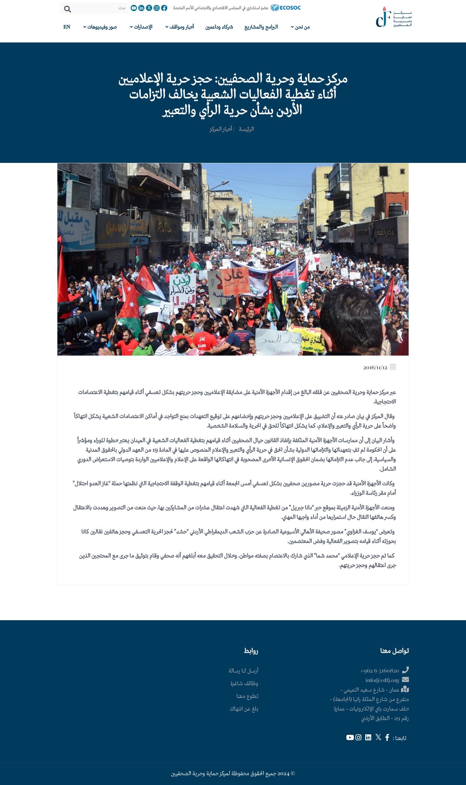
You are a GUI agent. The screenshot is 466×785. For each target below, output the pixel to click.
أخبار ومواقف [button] (181, 27)
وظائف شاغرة (244, 683)
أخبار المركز (221, 129)
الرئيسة (246, 129)
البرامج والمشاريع (261, 27)
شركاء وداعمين (219, 27)
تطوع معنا (247, 696)
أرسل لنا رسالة (243, 671)
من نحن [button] (302, 27)
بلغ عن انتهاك (244, 709)
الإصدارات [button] (142, 27)
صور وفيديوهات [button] (101, 27)
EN (66, 27)
